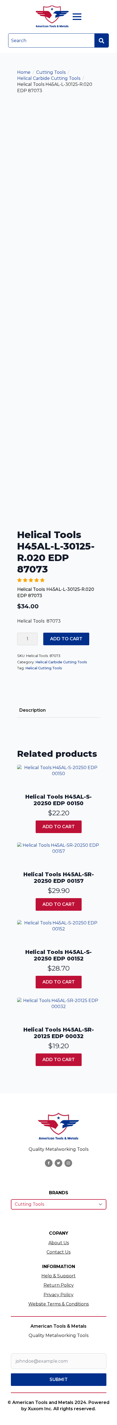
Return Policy (59, 1285)
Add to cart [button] (58, 826)
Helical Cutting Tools (43, 668)
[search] (101, 41)
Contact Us (58, 1252)
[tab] (32, 710)
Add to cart (66, 638)
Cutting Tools (51, 72)
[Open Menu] (77, 16)
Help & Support (58, 1275)
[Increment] (33, 638)
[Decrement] (21, 638)
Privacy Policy (58, 1294)
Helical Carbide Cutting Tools (48, 78)
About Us (58, 1242)
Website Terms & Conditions (58, 1304)
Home (23, 72)
